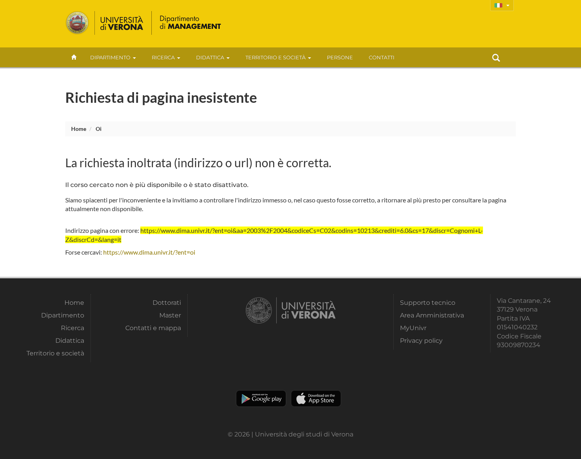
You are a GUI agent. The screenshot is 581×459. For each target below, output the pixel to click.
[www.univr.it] (104, 23)
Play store (261, 398)
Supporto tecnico (427, 302)
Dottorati (167, 302)
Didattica (210, 57)
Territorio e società (275, 57)
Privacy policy (421, 340)
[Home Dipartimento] (189, 23)
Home (78, 128)
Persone (340, 57)
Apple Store (316, 398)
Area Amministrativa (432, 315)
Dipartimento (110, 57)
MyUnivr (413, 328)
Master (170, 315)
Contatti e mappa (153, 328)
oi (99, 128)
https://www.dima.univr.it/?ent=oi (149, 252)
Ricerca (163, 57)
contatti (381, 57)
